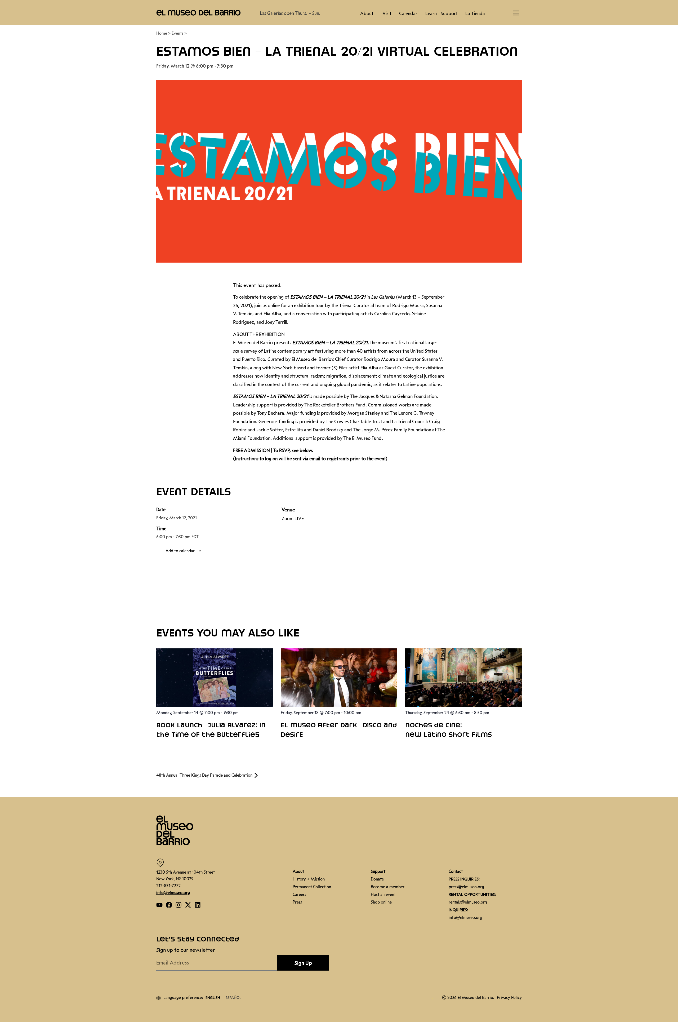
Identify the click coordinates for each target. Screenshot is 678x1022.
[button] (670, 955)
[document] (339, 511)
